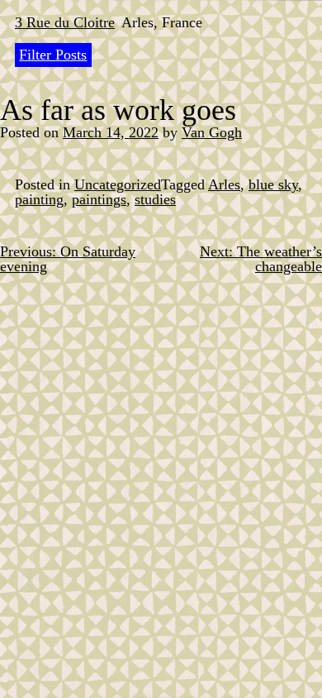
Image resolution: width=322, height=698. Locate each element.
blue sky (273, 184)
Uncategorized (117, 184)
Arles (224, 184)
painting (39, 199)
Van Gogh (212, 132)
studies (155, 199)
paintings (99, 199)
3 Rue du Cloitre (65, 22)
